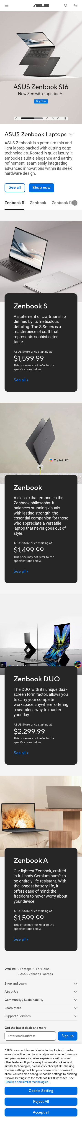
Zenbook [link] (38, 202)
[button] (7, 5)
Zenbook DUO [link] (65, 202)
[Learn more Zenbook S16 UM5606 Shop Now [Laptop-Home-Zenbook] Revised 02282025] (41, 122)
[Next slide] (74, 203)
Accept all (41, 1112)
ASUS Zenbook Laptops (36, 974)
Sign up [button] (68, 1036)
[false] (41, 187)
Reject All (41, 1101)
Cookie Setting (41, 1091)
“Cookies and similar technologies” (27, 1082)
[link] (41, 5)
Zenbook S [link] (14, 202)
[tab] (16, 118)
